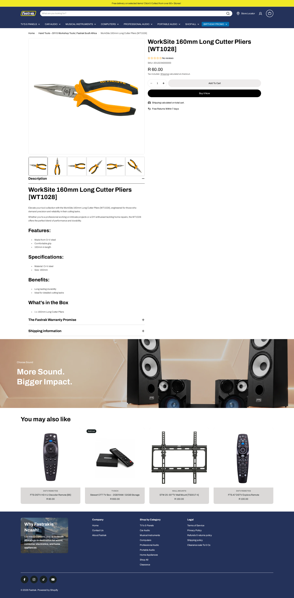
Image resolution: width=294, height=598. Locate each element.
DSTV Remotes (50, 491)
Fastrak (32, 590)
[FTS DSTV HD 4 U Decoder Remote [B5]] (50, 458)
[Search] (228, 13)
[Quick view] (76, 435)
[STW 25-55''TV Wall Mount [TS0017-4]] (179, 458)
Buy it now (204, 93)
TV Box (114, 491)
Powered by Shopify (48, 590)
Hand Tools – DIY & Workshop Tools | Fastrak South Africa (67, 33)
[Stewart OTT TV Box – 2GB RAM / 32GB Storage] (115, 458)
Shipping (164, 74)
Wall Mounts (179, 491)
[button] (155, 58)
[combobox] (136, 13)
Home (31, 33)
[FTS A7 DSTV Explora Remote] (243, 458)
